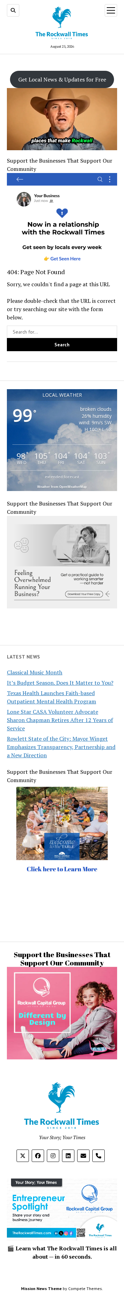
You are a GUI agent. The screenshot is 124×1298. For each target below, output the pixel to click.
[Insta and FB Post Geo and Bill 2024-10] (62, 892)
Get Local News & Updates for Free (62, 79)
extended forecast (62, 476)
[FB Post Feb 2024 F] (62, 1056)
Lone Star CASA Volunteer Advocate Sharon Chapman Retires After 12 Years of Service (60, 720)
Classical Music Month (34, 672)
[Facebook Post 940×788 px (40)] (62, 606)
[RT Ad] (62, 263)
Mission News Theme (41, 1288)
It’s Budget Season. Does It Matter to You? (60, 682)
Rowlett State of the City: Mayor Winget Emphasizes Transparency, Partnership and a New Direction (61, 747)
